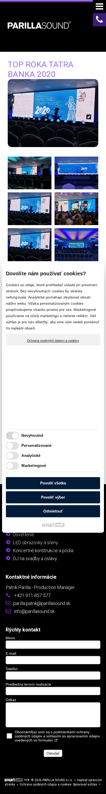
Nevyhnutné (32, 435)
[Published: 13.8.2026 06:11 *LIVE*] (26, 780)
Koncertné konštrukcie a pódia (43, 550)
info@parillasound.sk (34, 611)
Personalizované (36, 445)
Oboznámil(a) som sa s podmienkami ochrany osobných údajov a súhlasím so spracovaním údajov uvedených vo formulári (57, 736)
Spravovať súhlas (85, 784)
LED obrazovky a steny (35, 542)
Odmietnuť (53, 511)
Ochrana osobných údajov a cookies (53, 341)
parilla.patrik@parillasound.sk (41, 603)
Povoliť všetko (53, 483)
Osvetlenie (23, 534)
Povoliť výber (53, 497)
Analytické (30, 455)
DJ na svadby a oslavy (35, 558)
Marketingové (33, 465)
